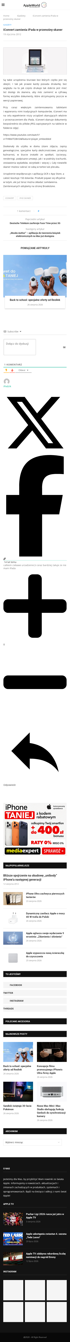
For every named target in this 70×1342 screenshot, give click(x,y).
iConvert (9, 198)
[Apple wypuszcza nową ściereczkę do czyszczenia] (13, 957)
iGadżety (21, 15)
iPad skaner (25, 198)
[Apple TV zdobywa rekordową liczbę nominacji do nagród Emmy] (13, 1258)
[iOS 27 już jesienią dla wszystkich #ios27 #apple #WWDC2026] (35, 1290)
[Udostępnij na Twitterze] (35, 453)
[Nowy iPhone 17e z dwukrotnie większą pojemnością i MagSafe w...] (35, 1312)
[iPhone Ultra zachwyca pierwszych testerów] (13, 898)
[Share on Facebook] (44, 211)
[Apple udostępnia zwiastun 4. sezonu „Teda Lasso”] (13, 1238)
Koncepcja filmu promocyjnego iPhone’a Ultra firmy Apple (49, 1070)
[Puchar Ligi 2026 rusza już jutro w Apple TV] (13, 1219)
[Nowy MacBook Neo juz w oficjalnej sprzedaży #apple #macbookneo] (57, 1290)
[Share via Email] (53, 211)
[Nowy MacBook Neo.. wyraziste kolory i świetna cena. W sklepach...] (13, 1312)
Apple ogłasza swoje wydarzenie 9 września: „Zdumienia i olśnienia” (45, 935)
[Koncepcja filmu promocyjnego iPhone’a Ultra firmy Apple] (52, 1052)
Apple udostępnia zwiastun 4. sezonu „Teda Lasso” (46, 1235)
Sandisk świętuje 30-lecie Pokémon (17, 1107)
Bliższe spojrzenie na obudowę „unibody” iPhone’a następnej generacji (30, 877)
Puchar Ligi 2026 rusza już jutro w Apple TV (45, 1216)
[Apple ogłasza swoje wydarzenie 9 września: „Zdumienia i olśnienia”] (13, 938)
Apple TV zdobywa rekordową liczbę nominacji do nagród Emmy (46, 1255)
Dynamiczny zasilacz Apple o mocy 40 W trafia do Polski (45, 915)
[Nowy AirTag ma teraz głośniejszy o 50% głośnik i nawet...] (57, 1312)
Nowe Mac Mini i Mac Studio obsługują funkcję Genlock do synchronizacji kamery (51, 1111)
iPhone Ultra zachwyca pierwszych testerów (45, 895)
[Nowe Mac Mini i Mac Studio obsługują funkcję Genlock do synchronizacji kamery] (52, 1092)
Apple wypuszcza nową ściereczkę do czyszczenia (45, 955)
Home (6, 15)
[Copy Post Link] (49, 211)
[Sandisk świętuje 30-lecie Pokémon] (18, 1092)
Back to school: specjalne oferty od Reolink (35, 299)
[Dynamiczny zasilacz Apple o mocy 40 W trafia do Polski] (13, 918)
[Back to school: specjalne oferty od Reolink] (35, 276)
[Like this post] (41, 211)
